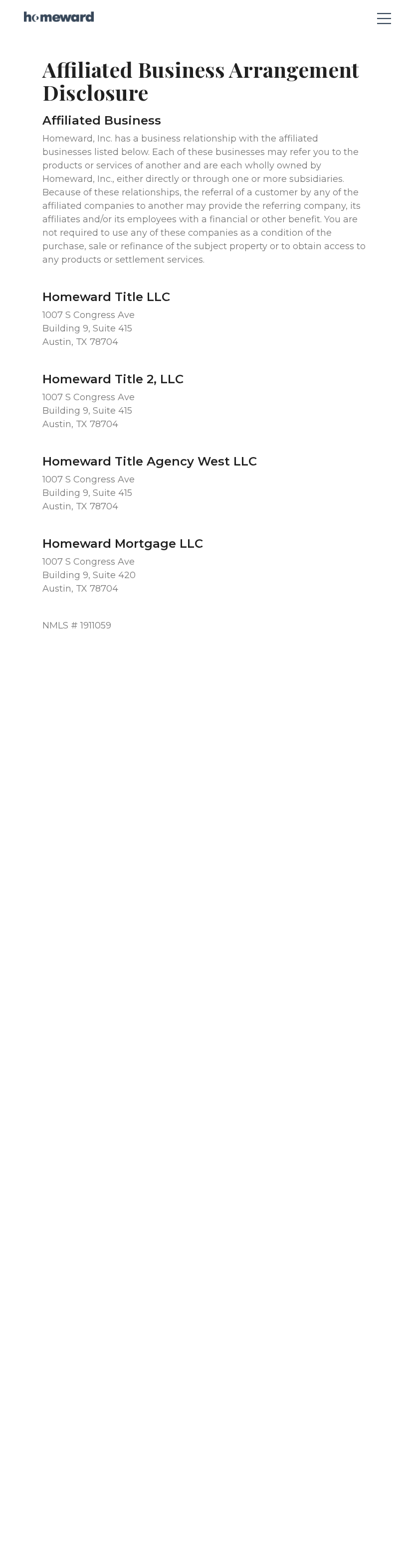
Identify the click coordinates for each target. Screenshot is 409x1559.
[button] (379, 16)
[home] (59, 16)
